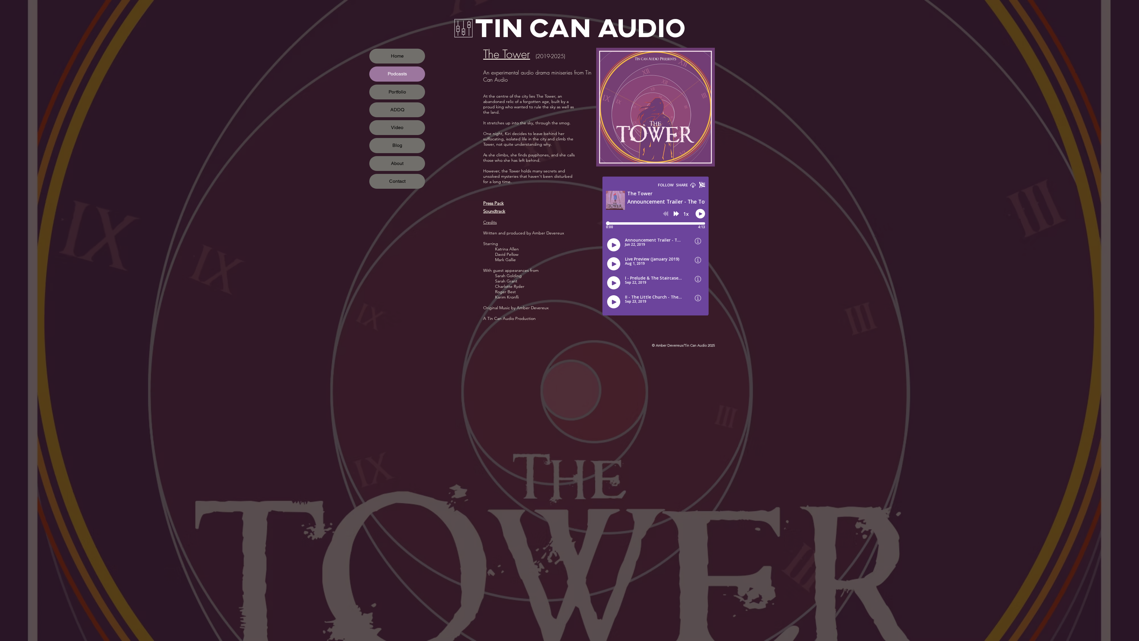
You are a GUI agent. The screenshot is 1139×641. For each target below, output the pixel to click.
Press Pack (493, 203)
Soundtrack (494, 211)
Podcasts (397, 74)
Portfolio (397, 92)
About (397, 163)
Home (397, 56)
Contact (397, 181)
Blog (397, 145)
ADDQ (397, 109)
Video (397, 127)
